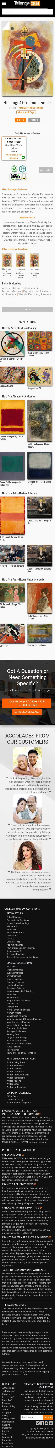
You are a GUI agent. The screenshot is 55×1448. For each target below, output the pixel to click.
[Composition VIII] (39, 376)
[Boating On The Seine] (39, 633)
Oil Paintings (9, 294)
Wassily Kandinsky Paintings (35, 294)
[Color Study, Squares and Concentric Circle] (39, 340)
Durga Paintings (14, 1046)
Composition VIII (34, 388)
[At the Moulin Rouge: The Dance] (12, 592)
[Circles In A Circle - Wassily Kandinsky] (12, 343)
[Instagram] (46, 1423)
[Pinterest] (51, 1423)
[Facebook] (42, 1423)
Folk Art (10, 938)
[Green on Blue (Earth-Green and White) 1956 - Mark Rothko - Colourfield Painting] (39, 465)
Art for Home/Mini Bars (18, 1074)
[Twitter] (38, 1423)
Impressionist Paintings (18, 923)
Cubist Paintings (14, 917)
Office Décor (13, 1096)
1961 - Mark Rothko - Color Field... (11, 538)
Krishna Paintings (15, 969)
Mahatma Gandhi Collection (20, 991)
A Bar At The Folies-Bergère (12, 565)
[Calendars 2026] (23, 1155)
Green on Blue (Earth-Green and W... (39, 483)
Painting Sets (13, 1034)
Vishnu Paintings (15, 979)
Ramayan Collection (16, 1031)
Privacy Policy (8, 1418)
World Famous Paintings (18, 1009)
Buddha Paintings (15, 973)
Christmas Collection (17, 1028)
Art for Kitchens (14, 1068)
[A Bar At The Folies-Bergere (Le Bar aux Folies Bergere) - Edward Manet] (39, 507)
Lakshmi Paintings (15, 985)
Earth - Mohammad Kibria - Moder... (38, 445)
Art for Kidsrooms (15, 1071)
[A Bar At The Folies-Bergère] (12, 554)
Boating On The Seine (36, 645)
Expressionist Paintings (37, 291)
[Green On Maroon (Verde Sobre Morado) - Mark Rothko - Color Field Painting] (12, 466)
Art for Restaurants (16, 1077)
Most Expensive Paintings (19, 1022)
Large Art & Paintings (17, 1037)
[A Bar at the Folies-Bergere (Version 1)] (39, 555)
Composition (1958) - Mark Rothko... (11, 437)
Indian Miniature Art (16, 932)
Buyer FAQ (7, 1400)
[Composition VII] (12, 375)
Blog (4, 1434)
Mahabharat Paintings (17, 1016)
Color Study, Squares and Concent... (38, 354)
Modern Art (12, 935)
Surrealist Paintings (16, 954)
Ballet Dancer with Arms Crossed (37, 617)
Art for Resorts (14, 1081)
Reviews (6, 1403)
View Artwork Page (26, 112)
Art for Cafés (13, 1084)
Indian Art (11, 929)
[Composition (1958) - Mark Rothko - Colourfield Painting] (12, 417)
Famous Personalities (17, 1040)
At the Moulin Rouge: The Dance (10, 605)
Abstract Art (9, 288)
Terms (5, 1409)
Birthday (3, 645)
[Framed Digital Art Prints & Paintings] (50, 1237)
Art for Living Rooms (17, 1062)
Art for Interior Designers (19, 1102)
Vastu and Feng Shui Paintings (21, 1053)
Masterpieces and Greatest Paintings (24, 1019)
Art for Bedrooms (15, 1065)
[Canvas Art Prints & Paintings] (41, 1207)
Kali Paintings (13, 1049)
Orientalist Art (13, 941)
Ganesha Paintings (15, 982)
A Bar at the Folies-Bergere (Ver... (39, 569)
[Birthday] (12, 633)
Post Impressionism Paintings (21, 948)
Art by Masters (26, 288)
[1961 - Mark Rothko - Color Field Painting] (12, 515)
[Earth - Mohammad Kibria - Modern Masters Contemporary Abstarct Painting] (39, 420)
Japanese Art (13, 997)
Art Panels (12, 966)
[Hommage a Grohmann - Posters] (27, 58)
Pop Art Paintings (15, 945)
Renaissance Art (14, 951)
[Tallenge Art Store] (28, 3)
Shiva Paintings (14, 976)
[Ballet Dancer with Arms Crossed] (39, 598)
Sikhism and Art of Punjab (19, 1043)
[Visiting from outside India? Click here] (39, 1114)
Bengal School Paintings (18, 1000)
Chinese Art (12, 1006)
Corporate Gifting (15, 1099)
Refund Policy (8, 1406)
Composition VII (6, 385)
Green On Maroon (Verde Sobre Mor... (10, 483)
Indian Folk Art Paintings (18, 1025)
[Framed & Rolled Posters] (35, 1184)
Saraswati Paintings (16, 988)
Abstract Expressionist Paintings (22, 957)
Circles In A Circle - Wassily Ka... (11, 360)
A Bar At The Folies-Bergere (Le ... (39, 521)
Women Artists (14, 1013)
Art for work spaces (16, 1087)
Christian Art (13, 1003)
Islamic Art (12, 926)
